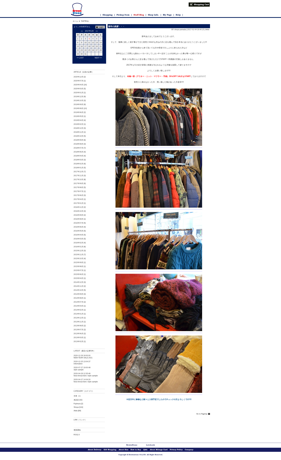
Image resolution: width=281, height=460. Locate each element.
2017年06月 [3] (80, 195)
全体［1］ (78, 396)
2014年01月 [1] (80, 314)
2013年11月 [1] (80, 322)
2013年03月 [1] (80, 338)
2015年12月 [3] (80, 251)
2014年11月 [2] (80, 286)
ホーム (75, 21)
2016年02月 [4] (80, 243)
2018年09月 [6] (80, 140)
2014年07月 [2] (80, 302)
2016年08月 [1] (80, 219)
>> (97, 31)
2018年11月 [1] (80, 132)
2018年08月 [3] (80, 144)
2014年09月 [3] (80, 294)
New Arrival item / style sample (86, 376)
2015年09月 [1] (80, 262)
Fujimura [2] (78, 404)
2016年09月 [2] (80, 215)
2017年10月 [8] (80, 179)
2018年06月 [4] (80, 152)
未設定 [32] (78, 400)
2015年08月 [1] (80, 266)
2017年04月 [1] (80, 199)
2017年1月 (89, 31)
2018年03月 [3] (80, 160)
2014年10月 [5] (80, 290)
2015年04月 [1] (80, 278)
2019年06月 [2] (80, 112)
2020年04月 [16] (80, 85)
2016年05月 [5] (80, 231)
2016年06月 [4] (80, 227)
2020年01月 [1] (80, 93)
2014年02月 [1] (80, 310)
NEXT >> (98, 58)
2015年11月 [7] (80, 255)
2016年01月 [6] (80, 247)
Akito (207, 30)
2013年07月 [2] (80, 330)
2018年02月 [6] (80, 164)
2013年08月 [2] (80, 326)
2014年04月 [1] (80, 306)
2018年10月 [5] (80, 136)
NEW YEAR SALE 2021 (83, 358)
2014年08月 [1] (80, 298)
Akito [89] (77, 411)
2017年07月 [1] (80, 191)
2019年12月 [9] (80, 97)
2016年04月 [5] (80, 235)
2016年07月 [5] (80, 223)
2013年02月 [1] (80, 341)
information (78, 364)
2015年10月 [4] (80, 259)
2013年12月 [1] (80, 318)
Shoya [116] (78, 407)
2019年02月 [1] (80, 124)
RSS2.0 (77, 435)
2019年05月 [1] (80, 116)
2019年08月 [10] (80, 108)
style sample (79, 370)
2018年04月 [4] (80, 156)
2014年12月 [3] (80, 282)
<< (82, 31)
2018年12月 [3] (80, 128)
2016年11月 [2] (80, 207)
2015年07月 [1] (80, 270)
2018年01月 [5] (80, 168)
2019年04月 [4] (80, 120)
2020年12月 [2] (80, 77)
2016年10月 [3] (80, 211)
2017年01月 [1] (80, 203)
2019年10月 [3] (80, 100)
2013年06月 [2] (80, 334)
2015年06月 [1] (80, 274)
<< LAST (80, 58)
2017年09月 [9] (80, 183)
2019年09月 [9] (80, 104)
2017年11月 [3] (80, 176)
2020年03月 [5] (80, 89)
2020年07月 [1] (80, 81)
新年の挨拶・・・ (116, 26)
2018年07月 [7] (80, 148)
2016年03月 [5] (80, 239)
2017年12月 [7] (80, 172)
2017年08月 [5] (80, 187)
